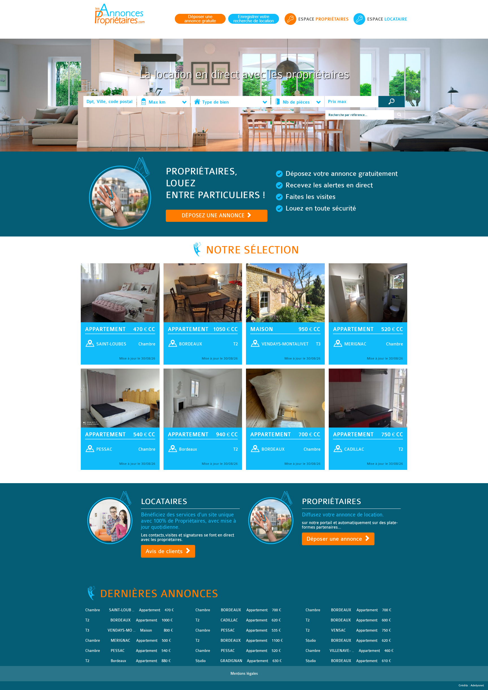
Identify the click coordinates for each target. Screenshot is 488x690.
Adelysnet (477, 685)
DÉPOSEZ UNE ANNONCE (214, 216)
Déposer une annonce (335, 539)
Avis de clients (164, 551)
